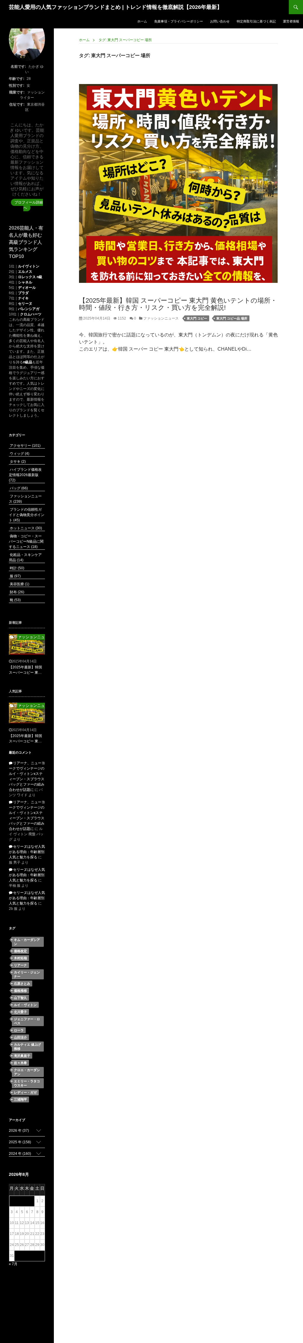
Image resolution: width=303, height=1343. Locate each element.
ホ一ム (142, 21)
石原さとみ (22, 983)
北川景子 (20, 1012)
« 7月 (13, 1264)
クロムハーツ (30, 314)
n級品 (27, 362)
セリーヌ (25, 304)
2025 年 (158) (20, 1142)
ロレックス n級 (30, 277)
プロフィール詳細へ (28, 205)
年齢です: (16, 79)
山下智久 (20, 997)
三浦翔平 (20, 1099)
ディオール (27, 288)
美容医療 (19, 584)
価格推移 (20, 990)
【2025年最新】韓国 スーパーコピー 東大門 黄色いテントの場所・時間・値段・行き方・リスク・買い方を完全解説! (178, 304)
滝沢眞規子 (22, 1055)
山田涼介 (20, 1037)
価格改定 (20, 951)
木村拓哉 (20, 958)
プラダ (23, 293)
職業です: (17, 92)
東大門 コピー (197, 318)
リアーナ (20, 965)
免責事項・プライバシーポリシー (178, 21)
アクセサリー (25, 446)
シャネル (25, 282)
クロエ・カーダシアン (27, 1072)
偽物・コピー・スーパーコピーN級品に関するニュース (26, 541)
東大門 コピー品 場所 (231, 318)
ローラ (19, 1030)
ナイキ (23, 298)
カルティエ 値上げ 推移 (27, 1046)
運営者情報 (291, 21)
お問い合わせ (220, 21)
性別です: (16, 85)
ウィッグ (19, 454)
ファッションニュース (160, 318)
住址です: (17, 104)
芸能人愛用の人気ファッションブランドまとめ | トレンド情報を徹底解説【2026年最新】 (115, 7)
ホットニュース (25, 528)
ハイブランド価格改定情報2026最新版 (25, 474)
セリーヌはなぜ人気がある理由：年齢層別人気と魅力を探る (27, 851)
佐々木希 (20, 1063)
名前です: (18, 67)
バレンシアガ (28, 309)
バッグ (18, 488)
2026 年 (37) (19, 1130)
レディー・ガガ (25, 1092)
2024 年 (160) (20, 1154)
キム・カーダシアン (27, 942)
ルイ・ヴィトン (25, 1005)
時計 (16, 568)
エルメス (25, 272)
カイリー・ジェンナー (27, 974)
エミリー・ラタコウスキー (27, 1083)
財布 (16, 592)
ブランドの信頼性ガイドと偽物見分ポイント (26, 514)
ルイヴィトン (28, 266)
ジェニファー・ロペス (27, 1021)
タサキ (17, 462)
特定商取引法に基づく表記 (256, 21)
